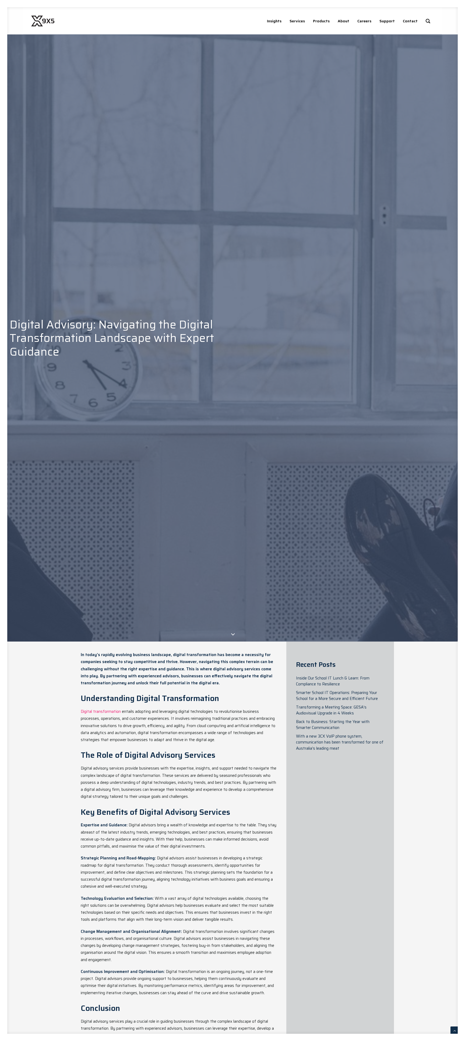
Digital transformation (101, 711)
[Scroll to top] (454, 1030)
